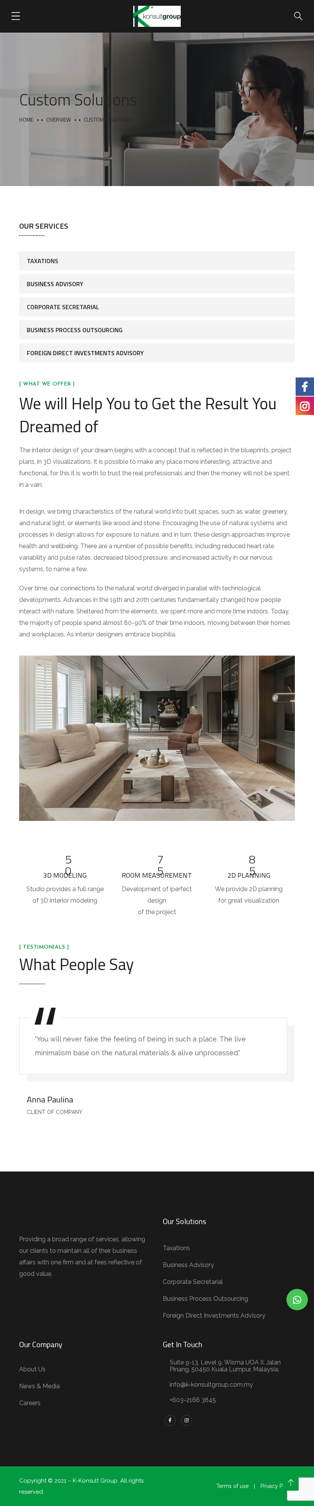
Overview (58, 119)
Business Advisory (55, 283)
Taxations (42, 260)
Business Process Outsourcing (75, 329)
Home (26, 119)
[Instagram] (186, 1420)
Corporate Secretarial (63, 306)
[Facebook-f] (170, 1420)
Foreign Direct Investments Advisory (85, 353)
